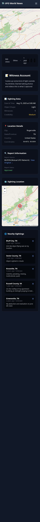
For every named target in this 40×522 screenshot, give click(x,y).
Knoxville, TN (11, 268)
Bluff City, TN (11, 241)
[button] (20, 28)
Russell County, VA (14, 283)
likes (15, 60)
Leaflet (17, 225)
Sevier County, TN (13, 256)
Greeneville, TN (12, 298)
